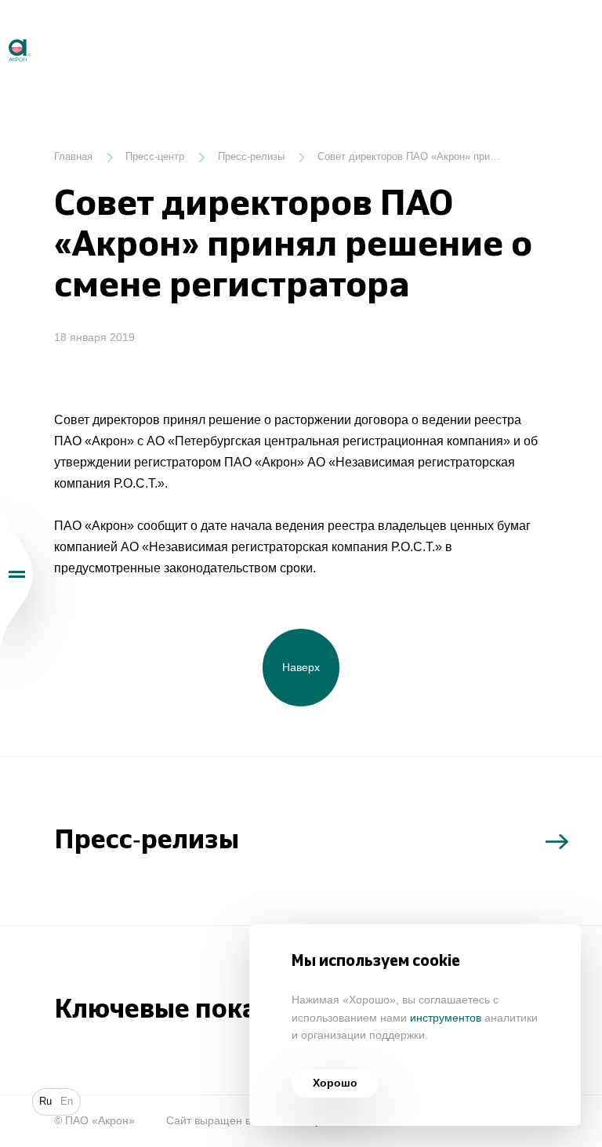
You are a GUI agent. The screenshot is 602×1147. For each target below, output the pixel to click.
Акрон (1, 32)
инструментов (445, 1018)
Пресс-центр (154, 156)
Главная (73, 156)
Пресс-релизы (251, 156)
